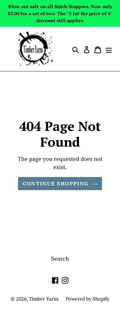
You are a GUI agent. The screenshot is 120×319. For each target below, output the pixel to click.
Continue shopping (55, 183)
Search (60, 258)
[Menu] (109, 49)
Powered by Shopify (88, 298)
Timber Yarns (44, 298)
